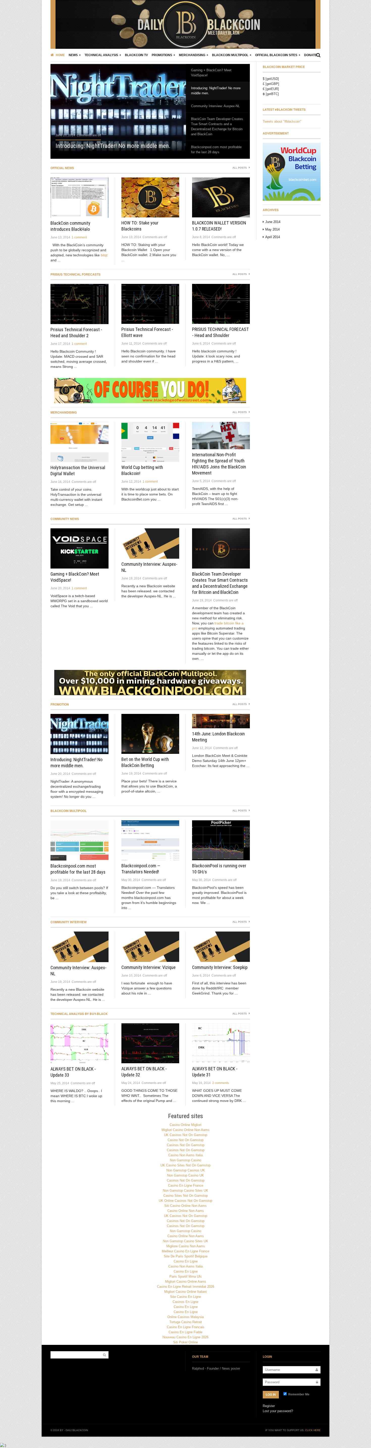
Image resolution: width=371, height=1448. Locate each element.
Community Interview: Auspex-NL (215, 106)
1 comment (79, 237)
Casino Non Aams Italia (185, 1155)
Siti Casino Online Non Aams (185, 1206)
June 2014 (272, 222)
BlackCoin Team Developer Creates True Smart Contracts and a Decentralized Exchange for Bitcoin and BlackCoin (217, 126)
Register (269, 1406)
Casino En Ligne (186, 1261)
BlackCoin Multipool (230, 55)
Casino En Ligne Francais (185, 1327)
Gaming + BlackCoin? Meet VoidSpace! (211, 72)
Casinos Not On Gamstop (185, 1145)
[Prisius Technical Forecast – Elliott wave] (150, 304)
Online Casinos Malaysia (185, 1317)
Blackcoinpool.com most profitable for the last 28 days (216, 149)
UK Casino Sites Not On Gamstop (185, 1165)
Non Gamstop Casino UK (185, 1175)
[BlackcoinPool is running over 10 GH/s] (221, 840)
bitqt (104, 255)
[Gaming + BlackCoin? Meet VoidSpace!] (79, 548)
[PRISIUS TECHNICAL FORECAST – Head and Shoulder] (221, 304)
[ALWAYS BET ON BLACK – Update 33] (79, 1043)
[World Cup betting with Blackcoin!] (150, 442)
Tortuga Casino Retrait (185, 1322)
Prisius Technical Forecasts (75, 274)
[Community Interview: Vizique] (150, 947)
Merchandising (192, 55)
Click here (313, 1430)
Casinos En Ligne (185, 1302)
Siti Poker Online (185, 1342)
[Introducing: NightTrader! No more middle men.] (118, 109)
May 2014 (272, 229)
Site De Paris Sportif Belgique (185, 1256)
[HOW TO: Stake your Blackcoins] (150, 197)
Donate (310, 55)
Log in (271, 1394)
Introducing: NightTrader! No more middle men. (113, 145)
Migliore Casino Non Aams (185, 1246)
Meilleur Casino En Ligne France (185, 1251)
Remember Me (298, 1394)
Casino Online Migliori (185, 1125)
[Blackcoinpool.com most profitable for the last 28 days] (79, 840)
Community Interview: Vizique (148, 967)
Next (171, 109)
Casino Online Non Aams (185, 1211)
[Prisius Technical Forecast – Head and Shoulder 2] (79, 304)
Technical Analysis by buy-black (79, 1013)
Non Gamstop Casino (185, 1160)
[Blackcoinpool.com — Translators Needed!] (150, 840)
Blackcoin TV (136, 55)
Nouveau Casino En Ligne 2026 (185, 1337)
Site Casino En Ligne (185, 1297)
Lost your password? (278, 1411)
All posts (240, 167)
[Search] (318, 55)
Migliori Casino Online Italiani (185, 1292)
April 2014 (272, 237)
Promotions (162, 55)
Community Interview (68, 922)
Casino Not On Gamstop (185, 1140)
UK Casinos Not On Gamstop (185, 1135)
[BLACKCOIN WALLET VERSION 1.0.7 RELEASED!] (221, 197)
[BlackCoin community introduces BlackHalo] (79, 197)
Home (60, 55)
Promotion (59, 704)
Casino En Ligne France (185, 1185)
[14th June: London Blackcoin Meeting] (221, 721)
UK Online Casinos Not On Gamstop (185, 1201)
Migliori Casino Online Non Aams (185, 1130)
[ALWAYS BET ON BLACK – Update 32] (150, 1043)
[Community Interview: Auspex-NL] (150, 543)
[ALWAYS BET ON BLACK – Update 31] (221, 1043)
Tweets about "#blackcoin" (282, 121)
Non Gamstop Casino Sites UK (185, 1190)
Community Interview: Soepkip (220, 967)
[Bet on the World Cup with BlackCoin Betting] (150, 734)
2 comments (220, 1083)
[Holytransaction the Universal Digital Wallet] (79, 442)
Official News (62, 168)
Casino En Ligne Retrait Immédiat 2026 (185, 1286)
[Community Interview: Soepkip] (221, 947)
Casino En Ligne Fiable (185, 1332)
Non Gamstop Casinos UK (185, 1170)
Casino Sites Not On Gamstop (185, 1195)
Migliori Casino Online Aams (185, 1281)
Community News (64, 518)
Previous (66, 109)
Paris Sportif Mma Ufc (185, 1276)
